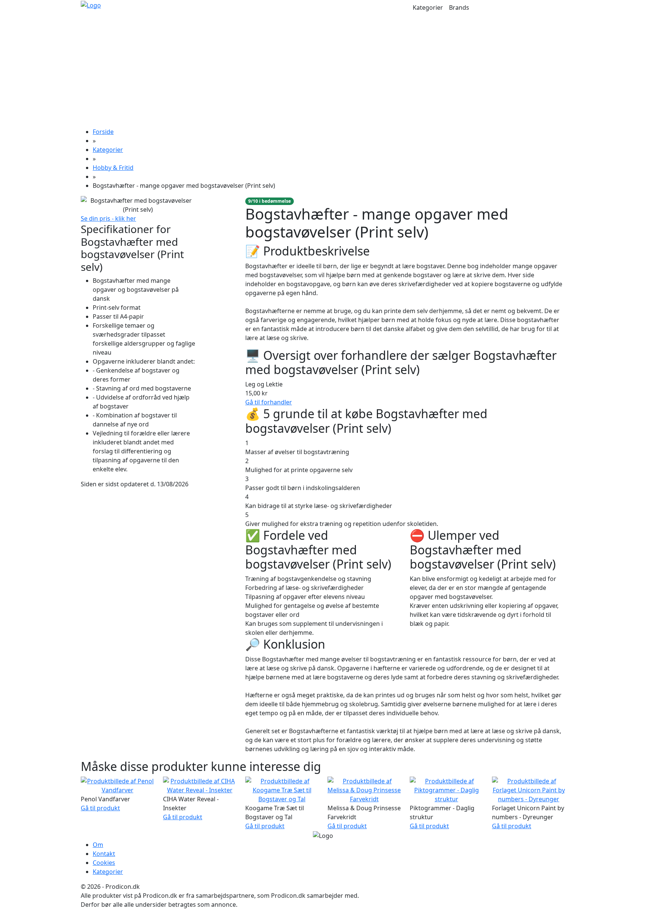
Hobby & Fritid (113, 167)
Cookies (104, 862)
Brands (459, 7)
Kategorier (428, 7)
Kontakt (104, 854)
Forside (103, 132)
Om (98, 845)
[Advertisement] (323, 71)
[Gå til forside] (91, 4)
